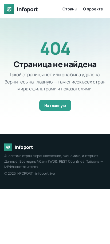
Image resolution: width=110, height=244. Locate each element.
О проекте (93, 8)
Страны (69, 8)
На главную (55, 105)
